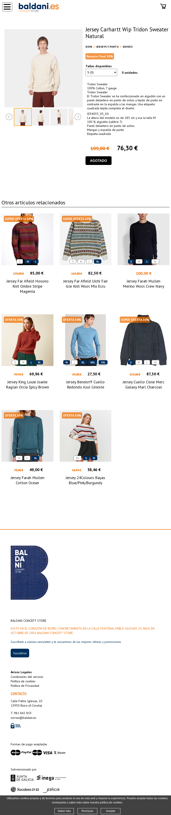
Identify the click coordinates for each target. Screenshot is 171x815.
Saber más (64, 811)
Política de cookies (23, 681)
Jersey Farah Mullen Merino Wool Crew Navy (143, 283)
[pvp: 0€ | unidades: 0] (163, 10)
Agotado (98, 161)
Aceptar (110, 811)
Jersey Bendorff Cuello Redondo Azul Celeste (85, 384)
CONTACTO (18, 693)
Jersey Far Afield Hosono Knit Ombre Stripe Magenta (27, 286)
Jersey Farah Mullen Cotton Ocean (27, 480)
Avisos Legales (21, 672)
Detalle (27, 299)
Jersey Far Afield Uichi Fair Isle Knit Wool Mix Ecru (85, 283)
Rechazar (87, 811)
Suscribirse (20, 653)
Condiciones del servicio (27, 677)
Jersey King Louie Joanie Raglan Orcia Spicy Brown (27, 384)
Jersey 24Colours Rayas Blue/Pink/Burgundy (85, 480)
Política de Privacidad (25, 686)
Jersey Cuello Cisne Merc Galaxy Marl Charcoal (143, 384)
